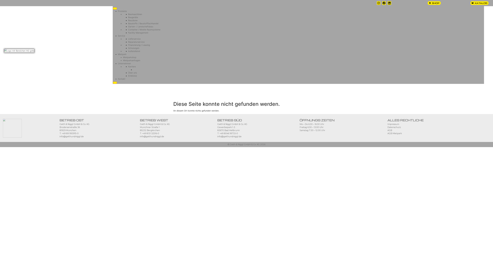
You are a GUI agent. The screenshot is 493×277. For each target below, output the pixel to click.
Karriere (132, 66)
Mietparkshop (129, 57)
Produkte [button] (122, 11)
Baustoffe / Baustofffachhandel (143, 23)
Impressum (393, 124)
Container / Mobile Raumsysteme (144, 29)
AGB (389, 130)
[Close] (115, 83)
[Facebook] (384, 3)
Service (121, 35)
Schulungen (133, 48)
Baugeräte (133, 17)
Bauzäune (133, 20)
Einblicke (132, 76)
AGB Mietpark (394, 133)
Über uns (132, 72)
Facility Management (138, 32)
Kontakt (121, 79)
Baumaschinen (135, 14)
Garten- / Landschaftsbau (140, 26)
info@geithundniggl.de (72, 136)
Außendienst (134, 51)
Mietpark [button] (122, 54)
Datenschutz (394, 127)
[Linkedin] (389, 3)
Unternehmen (124, 63)
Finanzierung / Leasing (139, 45)
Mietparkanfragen (131, 60)
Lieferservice (134, 39)
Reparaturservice (136, 42)
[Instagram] (378, 3)
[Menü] (115, 8)
